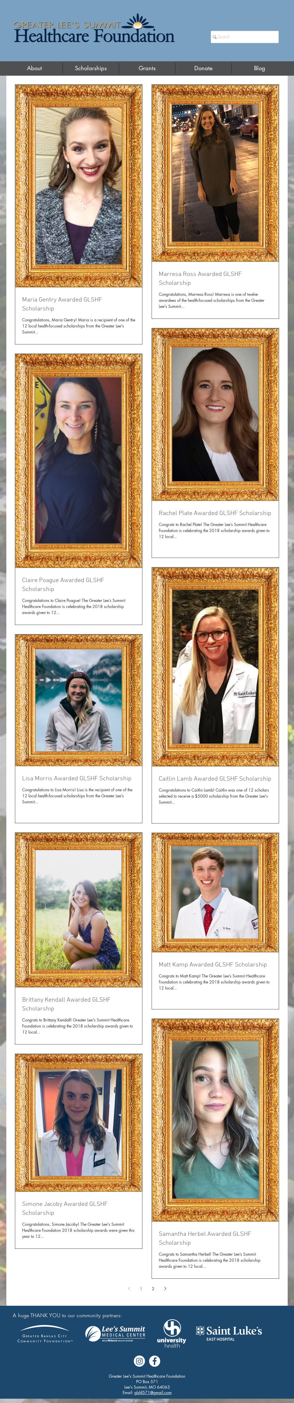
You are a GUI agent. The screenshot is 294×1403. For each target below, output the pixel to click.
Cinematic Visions (153, 1401)
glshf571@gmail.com (153, 1392)
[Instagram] (139, 1361)
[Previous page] (129, 1288)
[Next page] (165, 1288)
